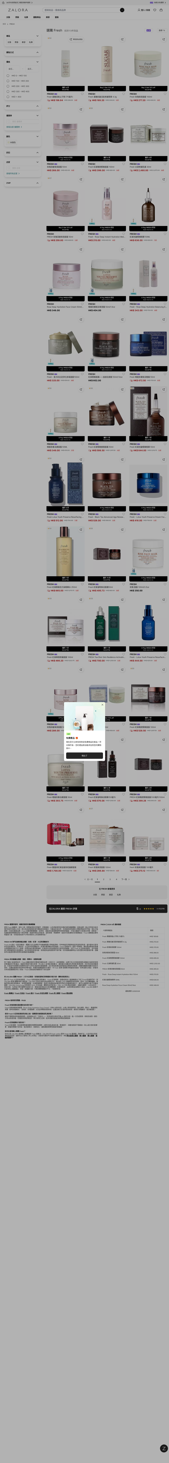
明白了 (84, 756)
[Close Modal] (102, 704)
